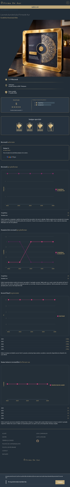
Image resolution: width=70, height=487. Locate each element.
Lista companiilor (41, 433)
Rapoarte (5, 454)
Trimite (60, 482)
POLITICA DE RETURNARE (9, 447)
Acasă (4, 433)
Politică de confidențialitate (11, 444)
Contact (5, 451)
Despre (4, 437)
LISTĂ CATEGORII (40, 437)
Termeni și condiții (7, 440)
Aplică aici (35, 7)
